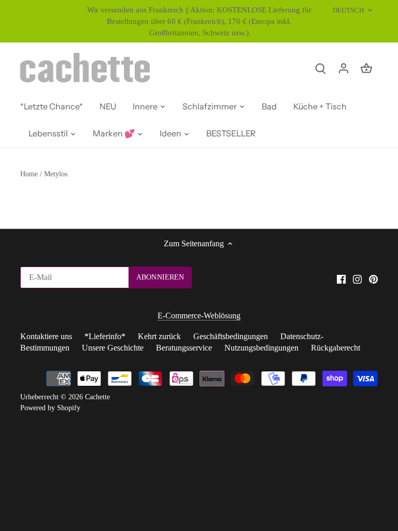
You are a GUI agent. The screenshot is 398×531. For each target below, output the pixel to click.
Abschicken (321, 478)
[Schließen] (363, 372)
